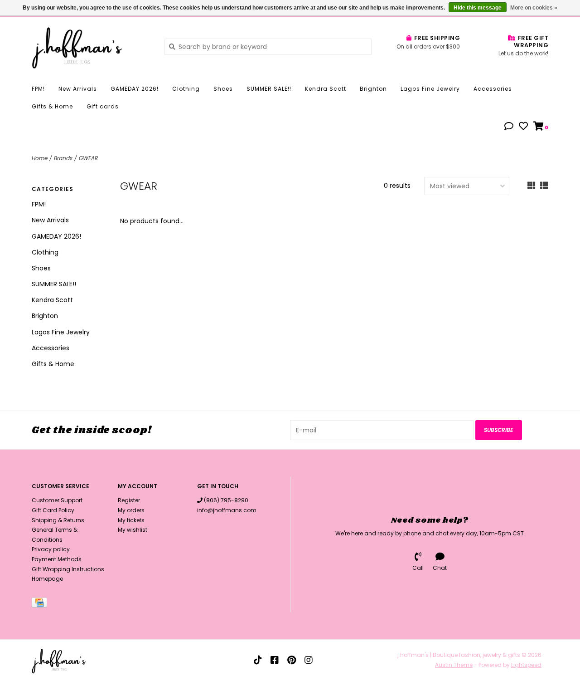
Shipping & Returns (58, 520)
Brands (63, 158)
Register (129, 500)
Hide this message (478, 8)
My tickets (131, 520)
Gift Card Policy (53, 510)
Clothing (186, 89)
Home (40, 158)
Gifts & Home (52, 106)
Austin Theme (454, 665)
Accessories (493, 89)
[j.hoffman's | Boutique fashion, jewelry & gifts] (91, 46)
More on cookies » (533, 8)
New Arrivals (77, 89)
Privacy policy (51, 549)
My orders (131, 510)
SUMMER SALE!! (268, 89)
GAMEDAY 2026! (135, 89)
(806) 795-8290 (226, 500)
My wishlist (132, 530)
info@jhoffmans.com (226, 510)
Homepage (47, 579)
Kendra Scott (325, 89)
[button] (508, 127)
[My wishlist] (523, 127)
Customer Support (57, 500)
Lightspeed (526, 665)
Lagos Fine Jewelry (430, 89)
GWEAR (88, 158)
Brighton (373, 89)
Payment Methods (57, 559)
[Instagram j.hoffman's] (308, 660)
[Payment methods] (41, 604)
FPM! (38, 89)
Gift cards (103, 106)
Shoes (223, 89)
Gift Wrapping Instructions (68, 569)
